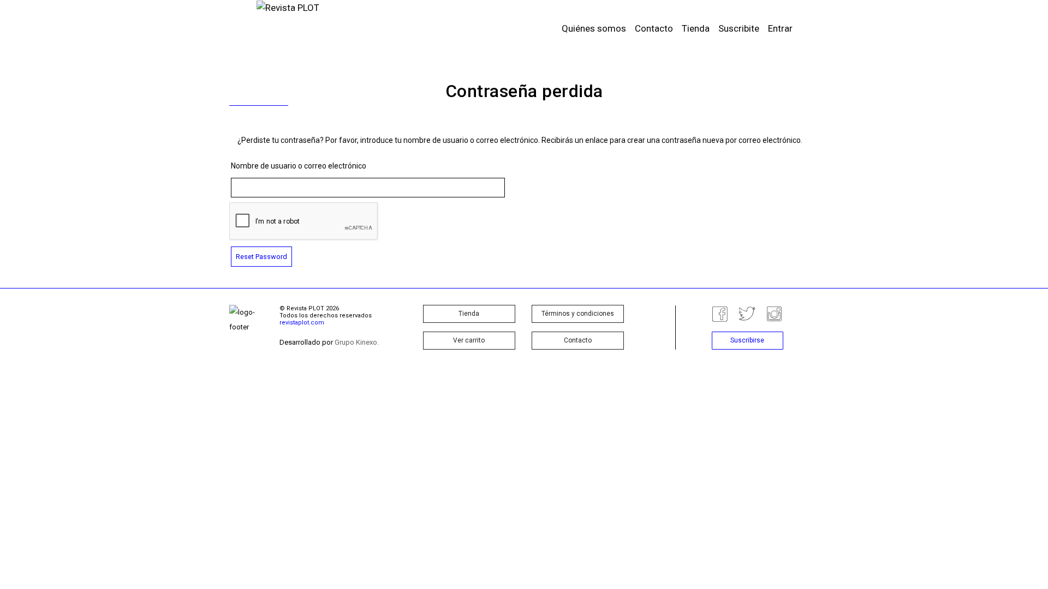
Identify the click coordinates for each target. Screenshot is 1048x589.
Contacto (654, 28)
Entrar (780, 28)
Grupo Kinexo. (357, 342)
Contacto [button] (578, 340)
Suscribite (738, 28)
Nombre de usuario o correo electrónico (298, 165)
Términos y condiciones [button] (577, 313)
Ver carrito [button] (469, 340)
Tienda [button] (468, 313)
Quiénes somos (594, 28)
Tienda (696, 28)
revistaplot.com (301, 322)
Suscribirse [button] (747, 340)
